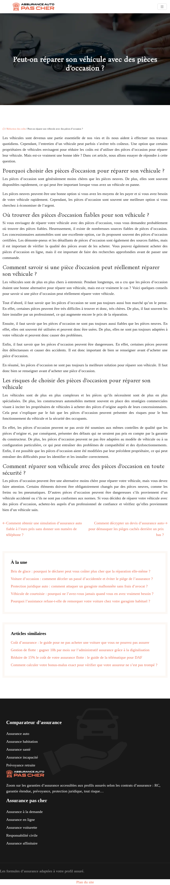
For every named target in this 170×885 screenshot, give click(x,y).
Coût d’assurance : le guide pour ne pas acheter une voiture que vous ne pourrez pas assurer (80, 642)
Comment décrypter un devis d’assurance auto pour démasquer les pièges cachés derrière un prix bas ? (126, 529)
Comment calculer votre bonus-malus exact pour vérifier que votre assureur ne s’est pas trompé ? (84, 665)
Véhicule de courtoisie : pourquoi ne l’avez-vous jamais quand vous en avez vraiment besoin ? (82, 594)
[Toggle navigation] (162, 7)
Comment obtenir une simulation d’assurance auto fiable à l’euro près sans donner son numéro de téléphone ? (44, 529)
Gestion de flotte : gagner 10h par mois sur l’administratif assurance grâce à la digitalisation (80, 650)
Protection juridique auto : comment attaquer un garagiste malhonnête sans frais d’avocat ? (79, 586)
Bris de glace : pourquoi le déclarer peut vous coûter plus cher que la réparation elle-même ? (80, 571)
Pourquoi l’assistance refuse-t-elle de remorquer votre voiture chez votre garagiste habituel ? (80, 601)
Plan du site (85, 882)
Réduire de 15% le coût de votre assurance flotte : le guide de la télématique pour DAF (76, 657)
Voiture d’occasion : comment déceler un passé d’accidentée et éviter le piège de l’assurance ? (82, 579)
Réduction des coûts (16, 128)
